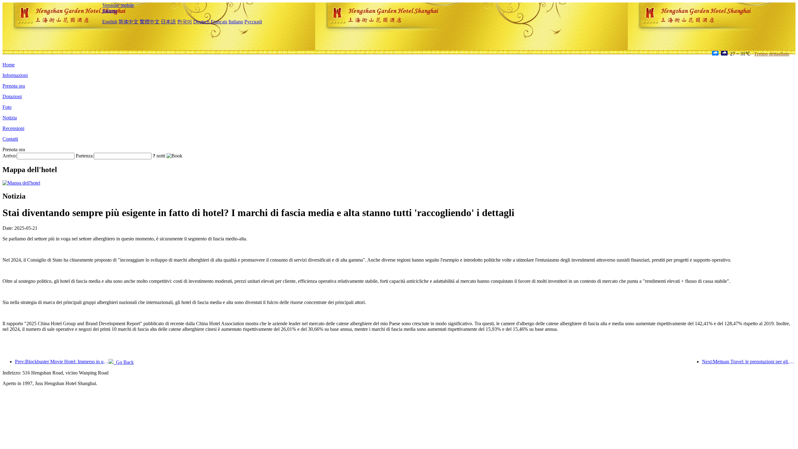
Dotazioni (12, 96)
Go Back (123, 362)
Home (8, 64)
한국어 (184, 21)
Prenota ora (13, 86)
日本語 (168, 21)
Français (219, 21)
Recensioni (13, 128)
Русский (253, 21)
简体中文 (128, 21)
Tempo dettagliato (771, 53)
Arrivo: (9, 155)
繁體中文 (150, 21)
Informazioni (15, 75)
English (109, 21)
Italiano (109, 10)
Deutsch (201, 21)
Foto (7, 107)
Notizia (9, 117)
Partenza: (85, 155)
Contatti (10, 139)
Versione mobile (118, 5)
